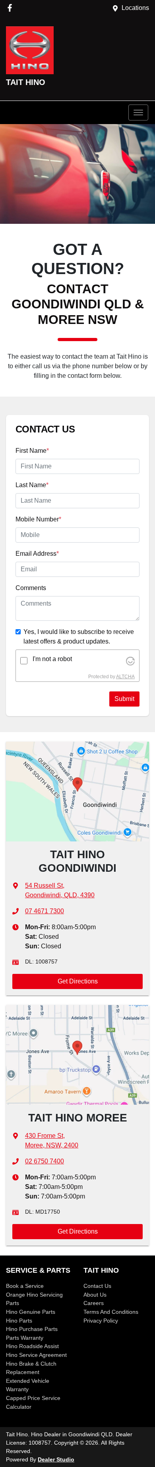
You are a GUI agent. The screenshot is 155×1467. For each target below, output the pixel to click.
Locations (135, 7)
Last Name (31, 485)
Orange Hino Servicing (34, 1294)
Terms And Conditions (110, 1312)
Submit (124, 698)
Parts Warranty (24, 1338)
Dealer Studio (56, 1459)
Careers (93, 1303)
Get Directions (78, 981)
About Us (95, 1294)
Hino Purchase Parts (32, 1329)
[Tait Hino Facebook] (11, 8)
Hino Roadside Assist (32, 1346)
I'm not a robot (52, 659)
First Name (32, 450)
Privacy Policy (100, 1320)
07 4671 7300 (44, 911)
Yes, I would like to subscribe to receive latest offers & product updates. (78, 636)
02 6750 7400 (44, 1161)
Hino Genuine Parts (30, 1312)
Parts (12, 1303)
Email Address (37, 553)
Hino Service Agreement (36, 1355)
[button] (138, 112)
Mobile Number (38, 519)
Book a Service (25, 1286)
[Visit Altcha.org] (130, 660)
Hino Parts (19, 1320)
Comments (30, 587)
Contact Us (97, 1286)
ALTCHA (125, 676)
